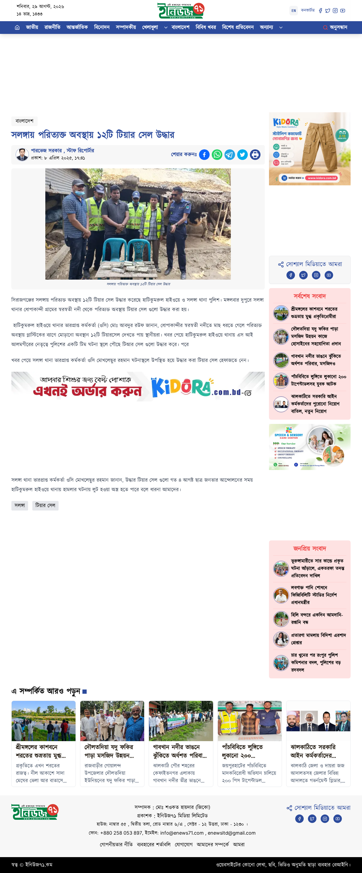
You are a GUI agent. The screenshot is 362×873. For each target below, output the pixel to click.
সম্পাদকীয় (126, 27)
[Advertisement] (170, 71)
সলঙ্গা (20, 505)
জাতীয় (32, 27)
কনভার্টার (308, 10)
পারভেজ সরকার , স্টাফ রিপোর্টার (62, 151)
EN (294, 10)
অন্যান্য (266, 27)
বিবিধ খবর (206, 27)
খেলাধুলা (150, 27)
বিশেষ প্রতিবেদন (238, 27)
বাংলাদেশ (180, 27)
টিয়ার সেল (45, 505)
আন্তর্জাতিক (77, 27)
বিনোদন (102, 27)
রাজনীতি (52, 27)
